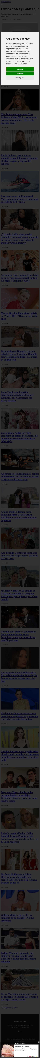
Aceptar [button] (20, 69)
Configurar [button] (20, 78)
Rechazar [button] (20, 73)
